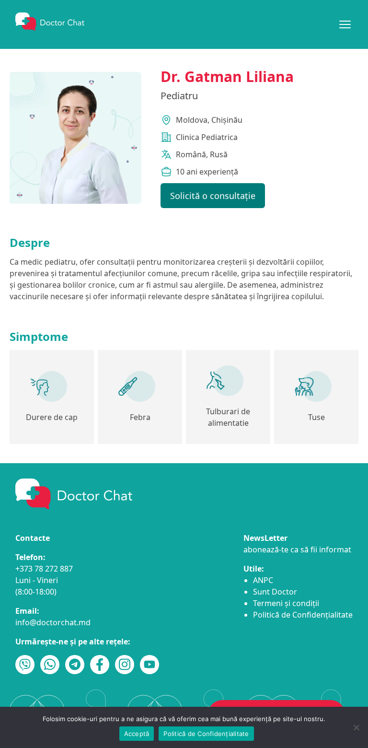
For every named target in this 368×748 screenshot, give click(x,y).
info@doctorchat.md (53, 622)
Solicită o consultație (212, 195)
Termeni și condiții (286, 603)
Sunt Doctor (275, 591)
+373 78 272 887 (44, 568)
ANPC (263, 580)
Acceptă (137, 733)
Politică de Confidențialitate (303, 614)
